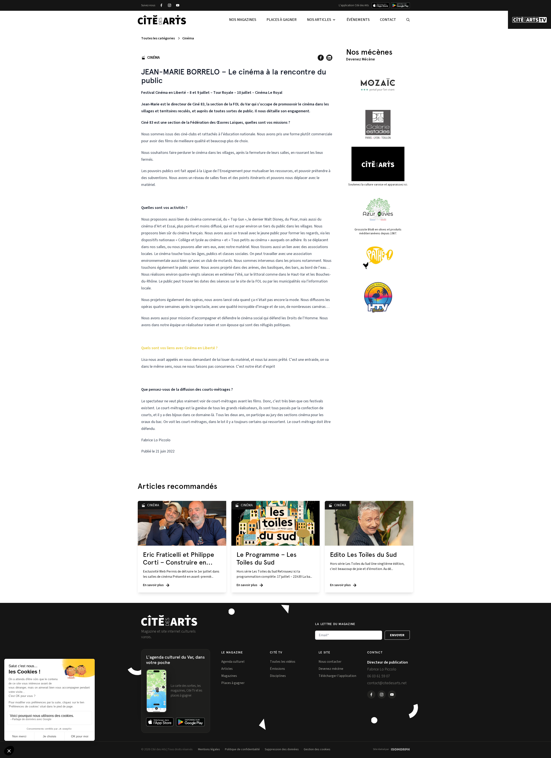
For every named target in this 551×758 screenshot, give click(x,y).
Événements (358, 19)
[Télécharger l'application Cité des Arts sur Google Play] (400, 5)
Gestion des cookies (317, 749)
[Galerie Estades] (378, 124)
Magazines (229, 675)
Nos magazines (242, 19)
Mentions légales (209, 749)
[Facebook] (161, 5)
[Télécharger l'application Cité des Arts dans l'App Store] (380, 5)
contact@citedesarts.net (387, 683)
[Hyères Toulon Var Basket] (378, 297)
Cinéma (188, 38)
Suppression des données (282, 749)
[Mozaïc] (378, 85)
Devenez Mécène (360, 59)
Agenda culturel (233, 661)
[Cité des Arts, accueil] (169, 620)
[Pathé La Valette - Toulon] (378, 258)
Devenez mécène (331, 668)
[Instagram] (169, 5)
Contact (388, 19)
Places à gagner (281, 19)
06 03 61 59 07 (378, 676)
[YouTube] (178, 5)
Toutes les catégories (158, 38)
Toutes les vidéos (282, 661)
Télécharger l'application (337, 675)
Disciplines (278, 675)
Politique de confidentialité (242, 749)
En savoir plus (153, 585)
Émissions (277, 668)
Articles (227, 668)
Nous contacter (330, 661)
